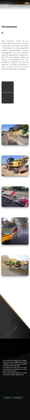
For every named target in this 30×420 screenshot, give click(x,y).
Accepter (7, 398)
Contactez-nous (7, 92)
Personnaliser (17, 398)
